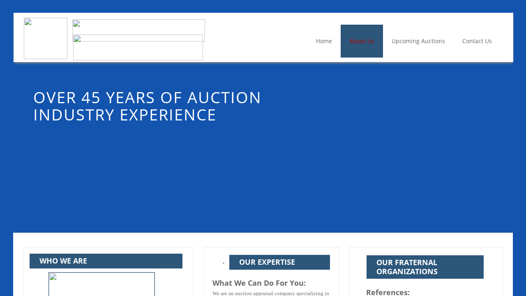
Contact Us (477, 41)
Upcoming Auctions (418, 41)
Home (324, 41)
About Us (361, 41)
